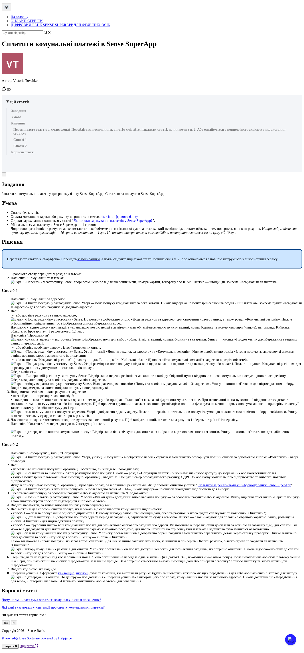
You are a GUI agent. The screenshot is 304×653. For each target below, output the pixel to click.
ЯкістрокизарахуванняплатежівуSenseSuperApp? (112, 220)
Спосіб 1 (20, 140)
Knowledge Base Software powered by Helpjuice (37, 638)
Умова (16, 117)
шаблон (82, 573)
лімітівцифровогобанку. (119, 216)
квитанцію (66, 573)
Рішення (18, 123)
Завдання (18, 111)
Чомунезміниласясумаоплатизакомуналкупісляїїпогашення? (51, 600)
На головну (19, 17)
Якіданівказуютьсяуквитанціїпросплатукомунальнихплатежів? (53, 607)
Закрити (9, 646)
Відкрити (27, 646)
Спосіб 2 (20, 146)
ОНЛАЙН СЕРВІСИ (27, 21)
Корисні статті (22, 152)
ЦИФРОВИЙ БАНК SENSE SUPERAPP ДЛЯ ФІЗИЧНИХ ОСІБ (60, 25)
